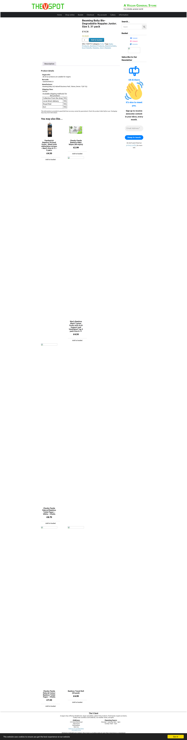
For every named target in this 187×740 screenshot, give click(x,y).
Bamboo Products (97, 46)
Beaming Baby (110, 46)
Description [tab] (49, 64)
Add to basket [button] (50, 159)
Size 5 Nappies (105, 48)
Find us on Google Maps (76, 728)
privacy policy (131, 145)
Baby (102, 44)
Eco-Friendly (87, 48)
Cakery (112, 15)
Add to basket (96, 40)
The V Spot (93, 713)
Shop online (69, 15)
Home (59, 15)
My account (102, 15)
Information (123, 15)
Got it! (175, 736)
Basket (80, 15)
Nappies (96, 48)
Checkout (90, 15)
